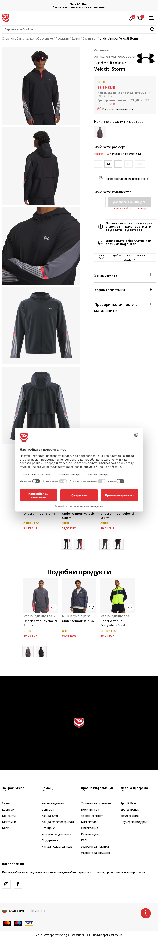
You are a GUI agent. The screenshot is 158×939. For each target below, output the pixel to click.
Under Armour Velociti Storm (78, 515)
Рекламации (90, 834)
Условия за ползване (96, 803)
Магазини (9, 822)
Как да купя (50, 816)
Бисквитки (88, 822)
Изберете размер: (109, 147)
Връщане (48, 828)
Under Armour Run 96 (78, 621)
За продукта (106, 275)
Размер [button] (117, 153)
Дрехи (76, 38)
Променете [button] (37, 911)
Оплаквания (89, 828)
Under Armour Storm (39, 513)
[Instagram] (6, 884)
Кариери (8, 809)
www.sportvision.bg (55, 935)
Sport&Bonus (130, 803)
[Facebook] (18, 884)
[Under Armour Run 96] (79, 595)
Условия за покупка (95, 846)
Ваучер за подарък (134, 822)
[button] (79, 29)
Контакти (9, 816)
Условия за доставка (56, 834)
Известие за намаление (118, 109)
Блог (5, 828)
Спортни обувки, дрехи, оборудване (27, 38)
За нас (6, 803)
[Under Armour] (145, 58)
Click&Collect (79, 4)
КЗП (84, 840)
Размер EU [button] (101, 153)
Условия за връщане (96, 853)
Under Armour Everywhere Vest (112, 623)
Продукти (62, 38)
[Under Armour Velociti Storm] (79, 544)
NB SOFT (87, 935)
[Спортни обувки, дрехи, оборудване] (5, 18)
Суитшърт (90, 38)
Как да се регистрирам (58, 822)
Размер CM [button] (133, 153)
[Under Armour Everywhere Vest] (117, 595)
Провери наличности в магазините (115, 307)
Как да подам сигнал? (57, 846)
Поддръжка (50, 840)
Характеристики (109, 289)
